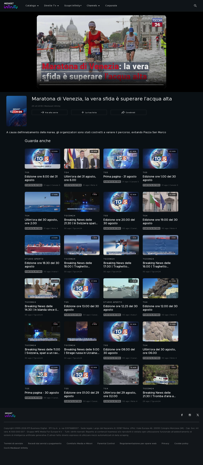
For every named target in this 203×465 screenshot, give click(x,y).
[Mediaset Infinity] (11, 5)
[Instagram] (189, 415)
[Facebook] (181, 415)
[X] (197, 415)
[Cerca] (195, 6)
